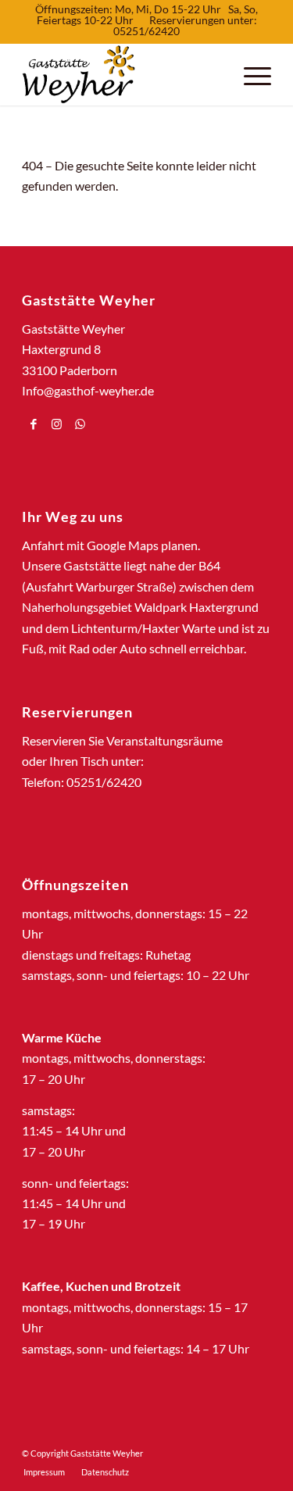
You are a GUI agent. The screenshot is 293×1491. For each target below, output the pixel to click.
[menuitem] (44, 1472)
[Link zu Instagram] (56, 423)
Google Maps (123, 545)
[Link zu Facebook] (33, 423)
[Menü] (249, 74)
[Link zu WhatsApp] (80, 423)
